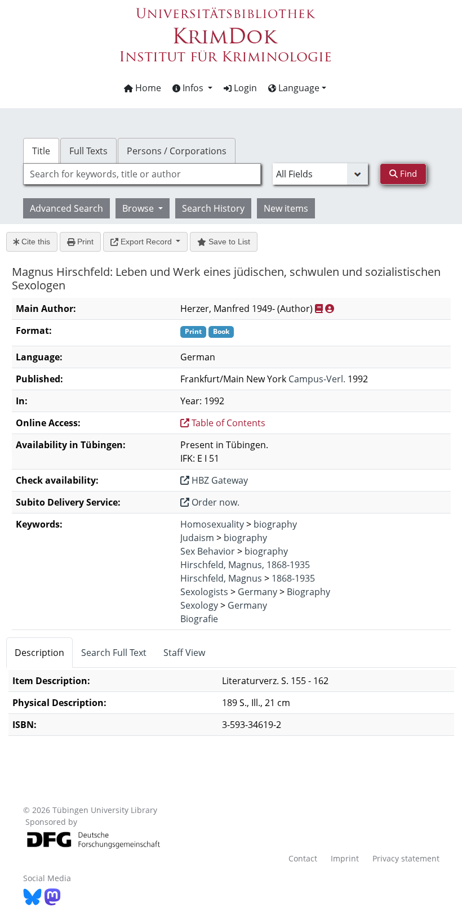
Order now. (214, 502)
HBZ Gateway (218, 480)
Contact (302, 858)
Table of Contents (227, 423)
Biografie (199, 619)
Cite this (34, 241)
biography (275, 524)
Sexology (199, 605)
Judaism (197, 538)
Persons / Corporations (176, 151)
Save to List (228, 241)
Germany (257, 592)
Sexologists (204, 592)
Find (407, 173)
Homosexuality (212, 524)
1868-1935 (293, 578)
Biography (308, 592)
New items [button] (286, 208)
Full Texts (88, 151)
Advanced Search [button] (66, 208)
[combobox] (142, 174)
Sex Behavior (207, 551)
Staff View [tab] (184, 652)
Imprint (345, 858)
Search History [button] (213, 208)
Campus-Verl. (316, 379)
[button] (192, 87)
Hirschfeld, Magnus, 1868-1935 (245, 565)
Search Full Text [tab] (113, 652)
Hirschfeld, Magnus (221, 578)
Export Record (146, 241)
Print (84, 241)
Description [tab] (39, 652)
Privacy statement (405, 858)
